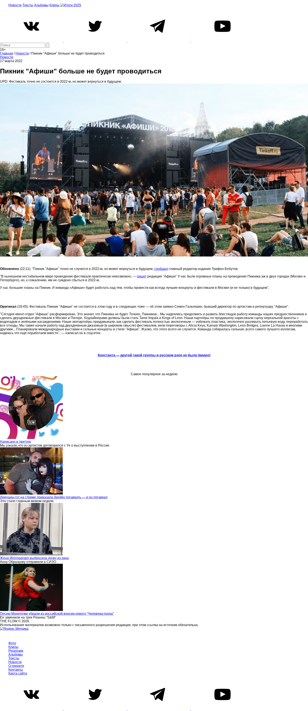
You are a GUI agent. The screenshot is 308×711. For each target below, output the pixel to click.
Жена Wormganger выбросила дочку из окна (34, 558)
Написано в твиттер (15, 441)
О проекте (16, 666)
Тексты (27, 5)
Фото (12, 643)
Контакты (15, 669)
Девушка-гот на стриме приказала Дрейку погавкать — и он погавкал (53, 497)
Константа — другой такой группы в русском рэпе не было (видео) (154, 355)
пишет (141, 276)
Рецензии (15, 650)
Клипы (54, 5)
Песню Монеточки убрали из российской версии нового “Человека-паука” (57, 613)
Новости (15, 5)
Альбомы (41, 5)
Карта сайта (17, 673)
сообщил (161, 269)
